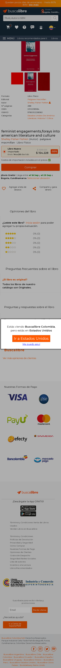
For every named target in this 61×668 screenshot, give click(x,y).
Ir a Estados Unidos (31, 338)
